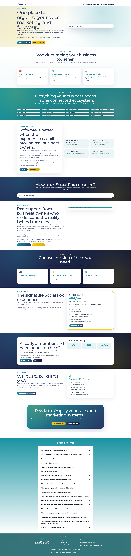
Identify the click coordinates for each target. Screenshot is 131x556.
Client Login (111, 4)
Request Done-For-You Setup (26, 393)
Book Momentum (26, 360)
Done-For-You (96, 4)
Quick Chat (104, 4)
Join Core (23, 169)
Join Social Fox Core (24, 42)
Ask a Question (34, 169)
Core (84, 4)
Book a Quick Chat (38, 42)
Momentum (89, 4)
